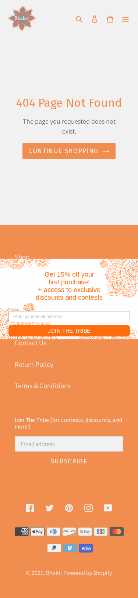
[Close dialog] (133, 264)
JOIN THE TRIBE (68, 331)
